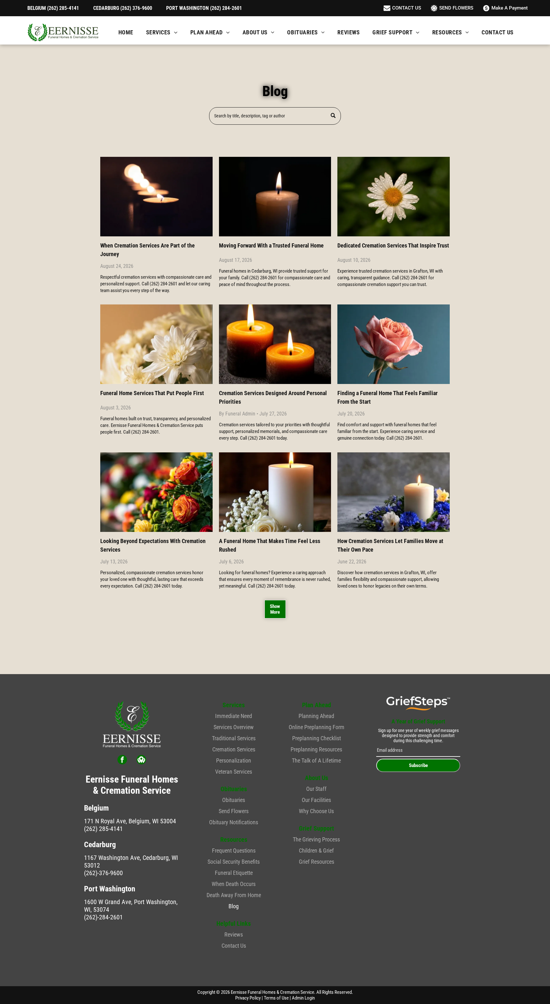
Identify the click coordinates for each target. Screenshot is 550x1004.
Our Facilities (316, 800)
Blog (234, 906)
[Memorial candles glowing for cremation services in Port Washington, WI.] (275, 344)
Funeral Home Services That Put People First (152, 393)
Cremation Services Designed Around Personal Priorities (273, 397)
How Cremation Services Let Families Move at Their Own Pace (390, 545)
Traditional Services (234, 738)
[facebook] (122, 760)
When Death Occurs (234, 884)
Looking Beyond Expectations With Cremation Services (153, 545)
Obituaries (233, 800)
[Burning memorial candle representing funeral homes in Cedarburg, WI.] (275, 196)
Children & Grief (316, 850)
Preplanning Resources (316, 749)
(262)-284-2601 (103, 917)
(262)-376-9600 (103, 873)
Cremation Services (233, 749)
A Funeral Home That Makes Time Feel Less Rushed (269, 545)
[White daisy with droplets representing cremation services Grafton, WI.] (393, 196)
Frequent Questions (234, 850)
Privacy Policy (248, 998)
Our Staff (316, 788)
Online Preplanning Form (316, 727)
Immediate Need (233, 716)
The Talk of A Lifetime (316, 760)
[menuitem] (126, 32)
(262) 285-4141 (103, 829)
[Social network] (141, 760)
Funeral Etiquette (234, 872)
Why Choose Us (316, 811)
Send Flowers (234, 811)
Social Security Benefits (234, 861)
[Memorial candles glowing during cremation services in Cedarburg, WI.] (156, 196)
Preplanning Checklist (316, 738)
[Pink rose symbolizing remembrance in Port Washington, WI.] (393, 344)
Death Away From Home (234, 895)
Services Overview (234, 727)
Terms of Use (276, 998)
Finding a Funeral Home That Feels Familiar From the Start (387, 397)
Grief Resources (316, 861)
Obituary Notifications (233, 822)
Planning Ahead (316, 716)
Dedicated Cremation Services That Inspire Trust (393, 245)
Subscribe (418, 765)
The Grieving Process (316, 839)
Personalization (233, 760)
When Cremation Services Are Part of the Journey (147, 249)
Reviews (233, 934)
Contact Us (234, 945)
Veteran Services (233, 771)
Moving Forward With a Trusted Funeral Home (271, 245)
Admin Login (303, 998)
